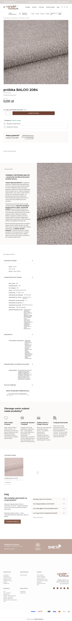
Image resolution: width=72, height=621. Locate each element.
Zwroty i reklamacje (41, 577)
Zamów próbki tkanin (10, 2)
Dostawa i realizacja (41, 576)
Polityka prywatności (41, 583)
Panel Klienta (22, 591)
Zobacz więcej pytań (38, 517)
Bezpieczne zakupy (12, 127)
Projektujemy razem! (7, 580)
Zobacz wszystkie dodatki (9, 151)
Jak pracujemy (6, 576)
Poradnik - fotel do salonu (8, 597)
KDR (38, 584)
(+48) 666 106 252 (29, 137)
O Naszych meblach (7, 577)
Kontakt (5, 582)
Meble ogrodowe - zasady (42, 579)
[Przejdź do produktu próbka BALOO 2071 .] (14, 467)
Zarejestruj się (23, 592)
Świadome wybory (7, 579)
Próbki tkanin (14, 18)
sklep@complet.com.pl (63, 2)
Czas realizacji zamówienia (42, 580)
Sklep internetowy (34, 619)
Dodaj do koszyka (33, 113)
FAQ (4, 591)
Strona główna (7, 18)
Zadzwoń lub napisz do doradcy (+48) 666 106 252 (41, 2)
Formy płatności (40, 575)
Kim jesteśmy (6, 575)
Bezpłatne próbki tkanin (13, 123)
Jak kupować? (6, 594)
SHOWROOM (6, 583)
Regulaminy (39, 582)
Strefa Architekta (23, 575)
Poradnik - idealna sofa (8, 598)
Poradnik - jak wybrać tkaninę (9, 595)
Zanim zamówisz (7, 592)
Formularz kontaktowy (12, 521)
